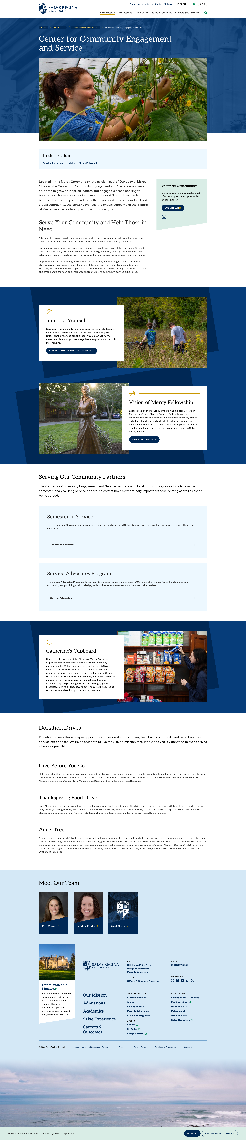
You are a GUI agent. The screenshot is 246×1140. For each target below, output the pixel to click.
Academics (141, 13)
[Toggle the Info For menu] (187, 4)
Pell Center (156, 4)
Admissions (125, 13)
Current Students (137, 997)
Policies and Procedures (165, 1047)
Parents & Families (138, 1010)
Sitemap (188, 1047)
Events (145, 4)
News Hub (135, 4)
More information (144, 439)
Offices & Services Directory (143, 981)
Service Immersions (54, 163)
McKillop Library (180, 1001)
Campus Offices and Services (85, 27)
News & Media (179, 1006)
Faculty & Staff (135, 1006)
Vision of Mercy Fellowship (83, 163)
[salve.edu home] (58, 8)
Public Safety (178, 1010)
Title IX (122, 1047)
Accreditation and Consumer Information (93, 1047)
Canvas (131, 1024)
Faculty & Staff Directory (185, 997)
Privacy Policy (140, 1047)
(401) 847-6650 (179, 964)
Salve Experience (162, 13)
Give (202, 4)
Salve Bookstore (180, 1019)
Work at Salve (179, 1015)
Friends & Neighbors (138, 1015)
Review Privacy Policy (220, 1133)
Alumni (131, 1001)
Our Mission (107, 13)
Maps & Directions (137, 971)
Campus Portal (135, 1033)
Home (43, 27)
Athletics (168, 4)
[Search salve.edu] (205, 12)
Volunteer (172, 207)
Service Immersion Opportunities (71, 350)
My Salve (132, 1029)
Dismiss (192, 1133)
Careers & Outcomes (187, 13)
